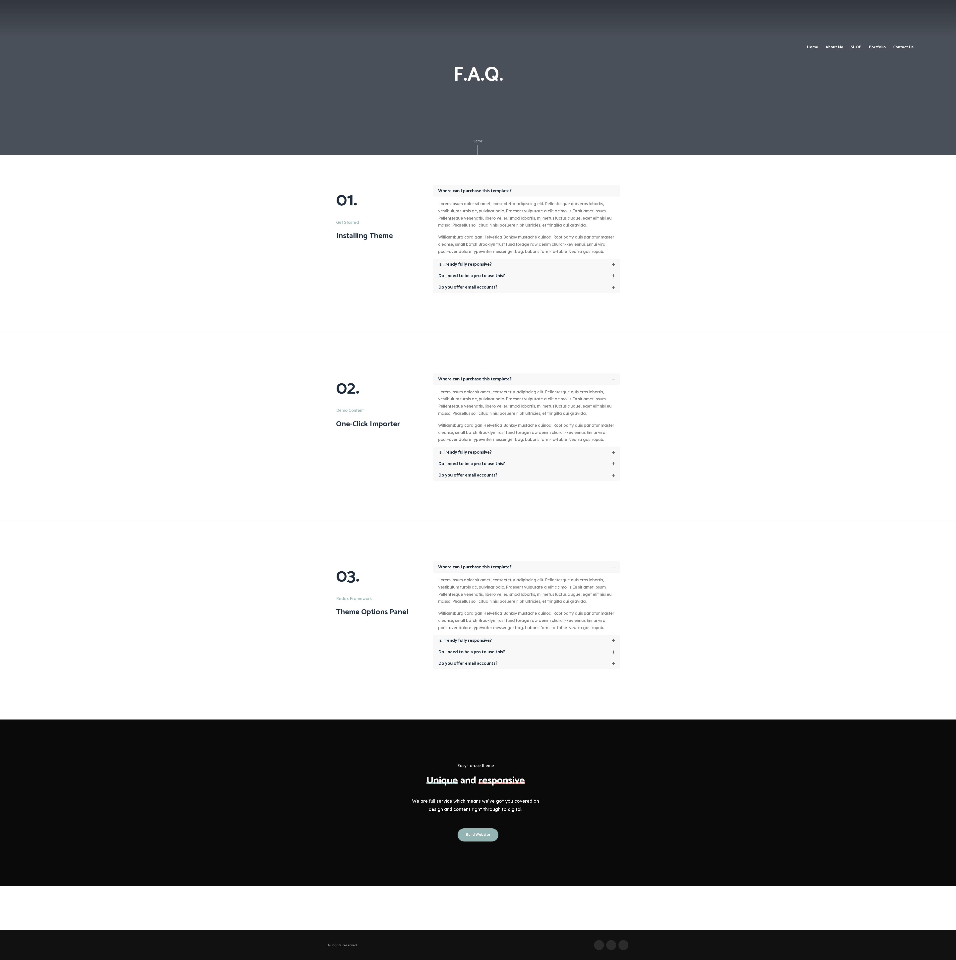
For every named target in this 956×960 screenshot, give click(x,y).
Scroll (478, 141)
